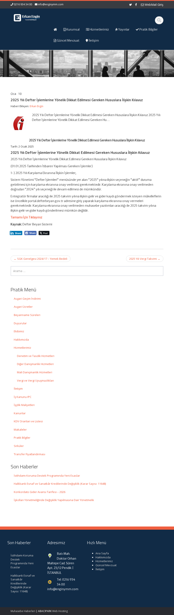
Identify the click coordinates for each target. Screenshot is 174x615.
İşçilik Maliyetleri (24, 405)
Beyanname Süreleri (27, 315)
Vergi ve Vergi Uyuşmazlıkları (35, 380)
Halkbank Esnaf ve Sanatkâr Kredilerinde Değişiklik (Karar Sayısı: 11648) (60, 484)
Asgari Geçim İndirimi (27, 298)
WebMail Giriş (153, 5)
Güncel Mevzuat (105, 565)
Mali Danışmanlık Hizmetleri (34, 372)
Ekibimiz (19, 331)
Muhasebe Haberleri (23, 611)
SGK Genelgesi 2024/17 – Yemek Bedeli (40, 259)
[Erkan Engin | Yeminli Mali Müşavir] (27, 17)
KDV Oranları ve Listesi (28, 421)
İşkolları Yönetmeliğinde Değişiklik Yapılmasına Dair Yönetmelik (54, 500)
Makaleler (20, 429)
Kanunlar (20, 413)
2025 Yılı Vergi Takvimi (144, 259)
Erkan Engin (36, 106)
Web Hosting (60, 611)
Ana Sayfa (102, 553)
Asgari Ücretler (23, 307)
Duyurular (20, 323)
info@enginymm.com (50, 4)
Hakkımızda (21, 339)
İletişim (18, 388)
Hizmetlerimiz (22, 348)
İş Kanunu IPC (22, 397)
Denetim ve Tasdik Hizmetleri (35, 356)
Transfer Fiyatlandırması (29, 454)
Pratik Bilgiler (22, 437)
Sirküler (19, 446)
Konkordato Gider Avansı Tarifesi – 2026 (39, 492)
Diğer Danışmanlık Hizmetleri (35, 364)
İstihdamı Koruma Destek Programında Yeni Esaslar (47, 475)
